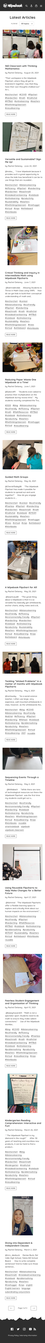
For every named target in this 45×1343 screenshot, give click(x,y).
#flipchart (32, 94)
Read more (10, 114)
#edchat (9, 716)
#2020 (8, 405)
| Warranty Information (28, 1335)
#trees (31, 324)
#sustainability (11, 201)
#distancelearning (27, 185)
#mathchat (32, 98)
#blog (15, 405)
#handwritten (11, 98)
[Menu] (41, 5)
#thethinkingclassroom (15, 104)
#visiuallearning (12, 108)
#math (22, 98)
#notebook (34, 195)
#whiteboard (27, 208)
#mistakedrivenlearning (16, 195)
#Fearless (9, 506)
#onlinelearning (21, 101)
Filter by (14, 23)
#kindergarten (11, 1165)
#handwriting (34, 188)
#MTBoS (9, 101)
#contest (23, 301)
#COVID (23, 94)
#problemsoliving (29, 723)
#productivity (27, 198)
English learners (12, 1288)
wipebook (25, 826)
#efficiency (10, 188)
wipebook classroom (14, 830)
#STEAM (32, 513)
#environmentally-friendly (17, 617)
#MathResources (20, 412)
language (26, 1288)
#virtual (8, 208)
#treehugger (34, 205)
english (29, 1285)
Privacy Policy (13, 1335)
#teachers (35, 101)
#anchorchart (11, 94)
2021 (23, 733)
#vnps (16, 208)
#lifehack (23, 719)
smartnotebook (12, 826)
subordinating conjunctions (17, 1292)
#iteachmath (25, 191)
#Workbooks (11, 212)
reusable (31, 733)
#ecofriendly (29, 304)
